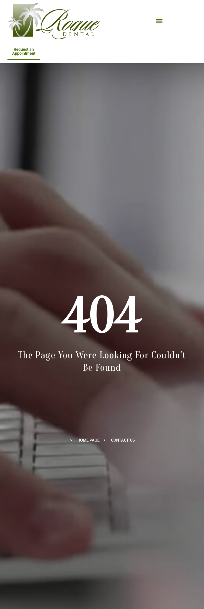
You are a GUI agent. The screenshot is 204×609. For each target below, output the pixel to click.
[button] (159, 20)
